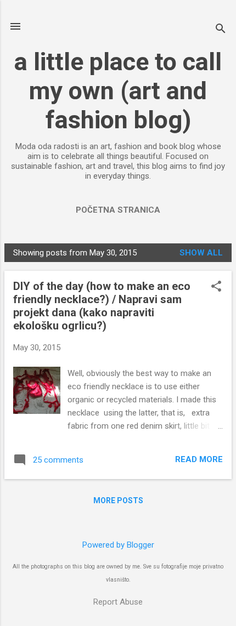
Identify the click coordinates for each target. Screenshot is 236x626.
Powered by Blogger (118, 545)
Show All (201, 253)
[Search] (220, 30)
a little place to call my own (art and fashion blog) (118, 90)
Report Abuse (118, 602)
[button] (216, 287)
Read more (199, 459)
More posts (118, 500)
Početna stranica (118, 210)
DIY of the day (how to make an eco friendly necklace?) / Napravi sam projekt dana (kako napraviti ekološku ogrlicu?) (101, 306)
